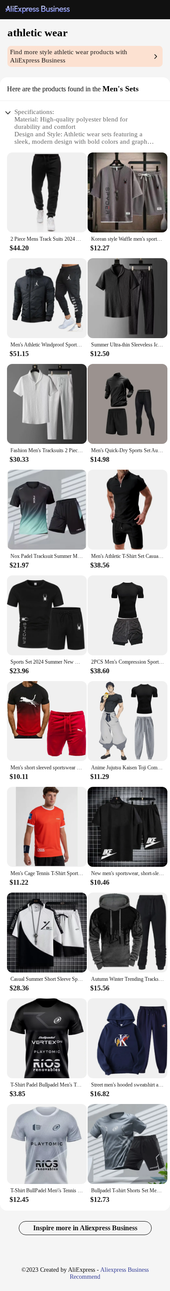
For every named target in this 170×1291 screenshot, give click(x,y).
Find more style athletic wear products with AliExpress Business (68, 56)
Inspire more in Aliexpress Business (85, 1228)
